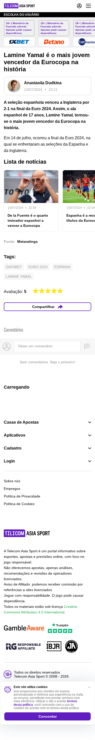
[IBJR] (54, 647)
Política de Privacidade (22, 496)
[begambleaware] (24, 628)
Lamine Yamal (19, 276)
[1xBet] (19, 42)
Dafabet (14, 267)
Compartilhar (43, 307)
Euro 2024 (38, 267)
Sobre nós (12, 481)
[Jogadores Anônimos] (71, 646)
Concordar (48, 716)
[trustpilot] (60, 628)
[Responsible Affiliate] (23, 647)
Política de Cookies (19, 504)
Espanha (62, 267)
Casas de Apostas (21, 422)
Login (9, 461)
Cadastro (13, 448)
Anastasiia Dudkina (43, 83)
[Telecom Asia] (27, 533)
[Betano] (54, 42)
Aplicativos (14, 435)
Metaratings (27, 241)
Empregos (12, 489)
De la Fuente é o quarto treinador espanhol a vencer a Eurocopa (28, 220)
